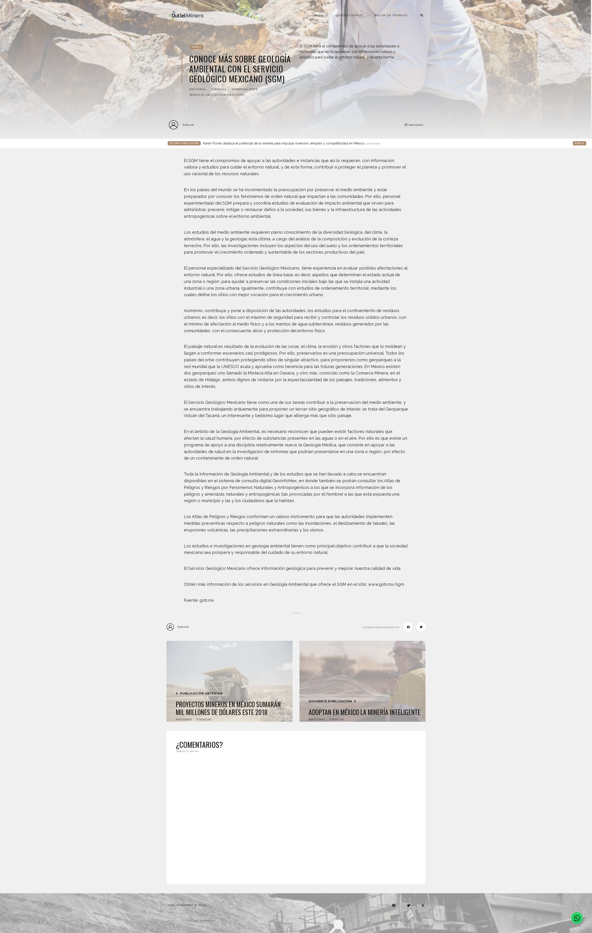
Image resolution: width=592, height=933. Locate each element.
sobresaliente (244, 89)
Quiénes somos (349, 15)
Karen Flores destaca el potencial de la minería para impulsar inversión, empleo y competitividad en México (291, 143)
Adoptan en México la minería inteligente (364, 712)
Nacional (198, 89)
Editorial (188, 124)
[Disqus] (296, 815)
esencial (219, 89)
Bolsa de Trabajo (391, 15)
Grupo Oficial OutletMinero (198, 920)
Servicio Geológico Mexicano (217, 94)
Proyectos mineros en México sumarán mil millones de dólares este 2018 (228, 708)
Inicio (319, 15)
